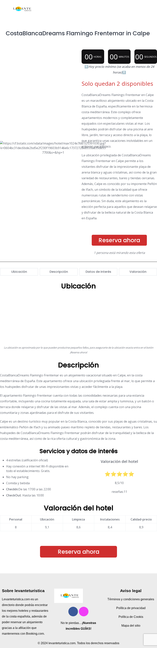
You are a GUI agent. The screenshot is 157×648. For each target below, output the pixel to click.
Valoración (137, 272)
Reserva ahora (119, 240)
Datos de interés (98, 272)
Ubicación (19, 272)
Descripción (59, 272)
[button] (99, 9)
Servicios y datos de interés (78, 451)
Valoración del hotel (78, 508)
